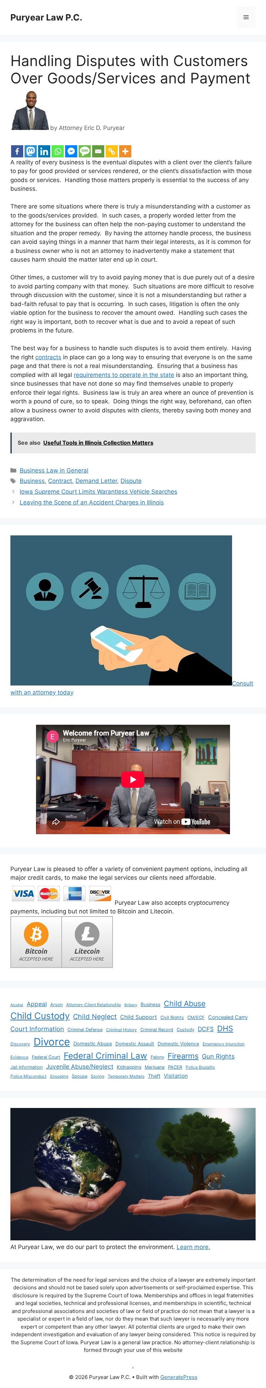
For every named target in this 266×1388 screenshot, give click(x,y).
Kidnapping (129, 1067)
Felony (157, 1057)
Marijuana (155, 1067)
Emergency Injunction (224, 1043)
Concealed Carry (228, 1017)
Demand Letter (96, 480)
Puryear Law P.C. (46, 17)
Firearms (183, 1055)
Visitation (176, 1076)
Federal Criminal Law (105, 1056)
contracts (48, 357)
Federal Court (46, 1057)
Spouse (79, 1076)
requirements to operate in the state (124, 374)
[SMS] (85, 151)
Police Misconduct (28, 1076)
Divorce (52, 1042)
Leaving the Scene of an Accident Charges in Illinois (92, 502)
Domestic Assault (134, 1043)
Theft (154, 1076)
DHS (225, 1028)
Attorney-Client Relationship (93, 1004)
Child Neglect (95, 1016)
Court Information (37, 1029)
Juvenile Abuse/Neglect (79, 1066)
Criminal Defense (85, 1029)
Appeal (37, 1004)
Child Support (138, 1016)
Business (32, 480)
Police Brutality (200, 1067)
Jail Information (26, 1067)
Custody (185, 1029)
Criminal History (121, 1029)
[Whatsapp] (58, 151)
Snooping (59, 1076)
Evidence (19, 1057)
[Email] (98, 151)
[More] (125, 151)
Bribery (130, 1005)
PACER (175, 1067)
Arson (56, 1004)
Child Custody (40, 1015)
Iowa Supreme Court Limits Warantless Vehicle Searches (98, 491)
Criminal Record (156, 1029)
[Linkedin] (44, 151)
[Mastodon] (31, 151)
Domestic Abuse (92, 1044)
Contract (60, 480)
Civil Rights (172, 1017)
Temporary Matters (126, 1076)
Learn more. (193, 1246)
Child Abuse (184, 1003)
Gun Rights (218, 1056)
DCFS (206, 1029)
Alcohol (16, 1005)
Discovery (20, 1043)
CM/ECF (196, 1017)
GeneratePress (178, 1377)
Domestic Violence (178, 1043)
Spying (97, 1076)
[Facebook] (17, 151)
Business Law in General (54, 470)
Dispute (131, 480)
